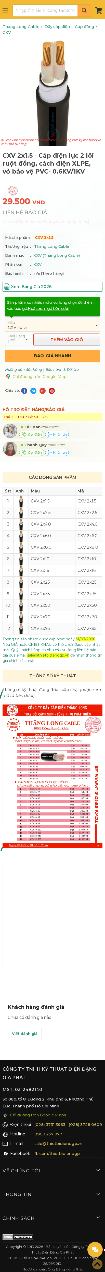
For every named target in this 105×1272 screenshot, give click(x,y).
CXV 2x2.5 (87, 512)
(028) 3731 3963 (49, 1124)
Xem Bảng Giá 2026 (31, 286)
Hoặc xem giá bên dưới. (48, 308)
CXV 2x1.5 (86, 501)
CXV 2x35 (87, 593)
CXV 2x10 (86, 558)
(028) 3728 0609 (85, 1124)
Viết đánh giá (24, 1033)
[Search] (84, 10)
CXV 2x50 (87, 605)
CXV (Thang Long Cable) (57, 255)
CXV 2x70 (87, 616)
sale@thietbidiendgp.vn (58, 1143)
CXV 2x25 (87, 582)
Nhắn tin (59, 434)
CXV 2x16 (86, 570)
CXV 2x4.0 (87, 524)
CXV (38, 264)
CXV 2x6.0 (87, 535)
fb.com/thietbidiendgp (57, 1153)
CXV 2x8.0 (87, 547)
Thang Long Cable (51, 246)
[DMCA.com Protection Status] (18, 1238)
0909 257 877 (48, 1134)
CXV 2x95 (87, 628)
